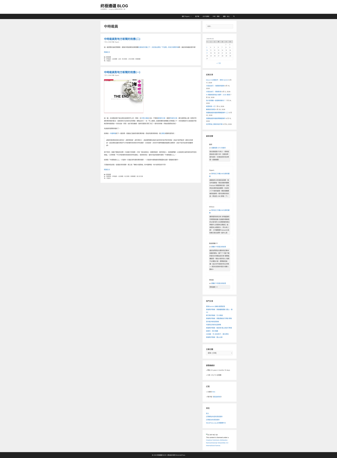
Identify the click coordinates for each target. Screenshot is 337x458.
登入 (207, 413)
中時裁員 (108, 59)
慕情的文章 (161, 118)
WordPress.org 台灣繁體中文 (216, 423)
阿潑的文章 (173, 118)
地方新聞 (124, 59)
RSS (213, 392)
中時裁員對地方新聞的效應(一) (122, 72)
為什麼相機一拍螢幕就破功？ (215, 100)
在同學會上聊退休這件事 (214, 124)
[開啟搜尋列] (234, 16)
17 (207, 53)
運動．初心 (226, 16)
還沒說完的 (217, 397)
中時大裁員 (145, 118)
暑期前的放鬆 (210, 109)
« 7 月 (219, 63)
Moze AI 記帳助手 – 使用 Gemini (217, 80)
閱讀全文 (107, 52)
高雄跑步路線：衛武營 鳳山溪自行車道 (219, 328)
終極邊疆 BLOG (114, 5)
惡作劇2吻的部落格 (212, 321)
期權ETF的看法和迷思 (218, 247)
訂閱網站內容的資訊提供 (214, 416)
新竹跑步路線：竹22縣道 (214, 315)
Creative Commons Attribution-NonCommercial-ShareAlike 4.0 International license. (217, 442)
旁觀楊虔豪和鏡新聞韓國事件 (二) (217, 112)
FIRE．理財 (216, 16)
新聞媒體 (108, 57)
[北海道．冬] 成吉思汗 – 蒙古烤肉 (217, 334)
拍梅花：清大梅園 (212, 331)
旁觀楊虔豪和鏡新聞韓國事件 (215, 118)
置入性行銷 (140, 176)
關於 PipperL (186, 16)
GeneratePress (180, 455)
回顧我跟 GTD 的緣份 (218, 148)
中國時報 (113, 133)
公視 (119, 59)
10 (207, 50)
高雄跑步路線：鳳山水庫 (214, 337)
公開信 (163, 133)
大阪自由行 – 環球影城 (213, 92)
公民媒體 (114, 59)
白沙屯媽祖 (206, 16)
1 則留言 (108, 61)
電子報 (197, 16)
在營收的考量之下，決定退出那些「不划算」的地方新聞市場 (158, 47)
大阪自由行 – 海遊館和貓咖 (215, 86)
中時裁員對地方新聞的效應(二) (122, 38)
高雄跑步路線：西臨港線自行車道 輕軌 (219, 318)
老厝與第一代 (210, 106)
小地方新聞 (131, 59)
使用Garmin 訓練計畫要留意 (215, 306)
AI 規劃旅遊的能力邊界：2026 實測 (218, 95)
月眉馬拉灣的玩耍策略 (213, 325)
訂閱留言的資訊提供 (212, 420)
